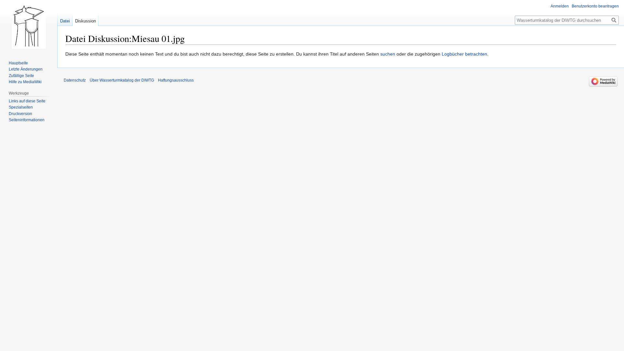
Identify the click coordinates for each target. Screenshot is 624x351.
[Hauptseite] (29, 26)
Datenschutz (75, 80)
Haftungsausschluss (176, 80)
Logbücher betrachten (464, 54)
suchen (387, 54)
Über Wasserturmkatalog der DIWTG (122, 80)
